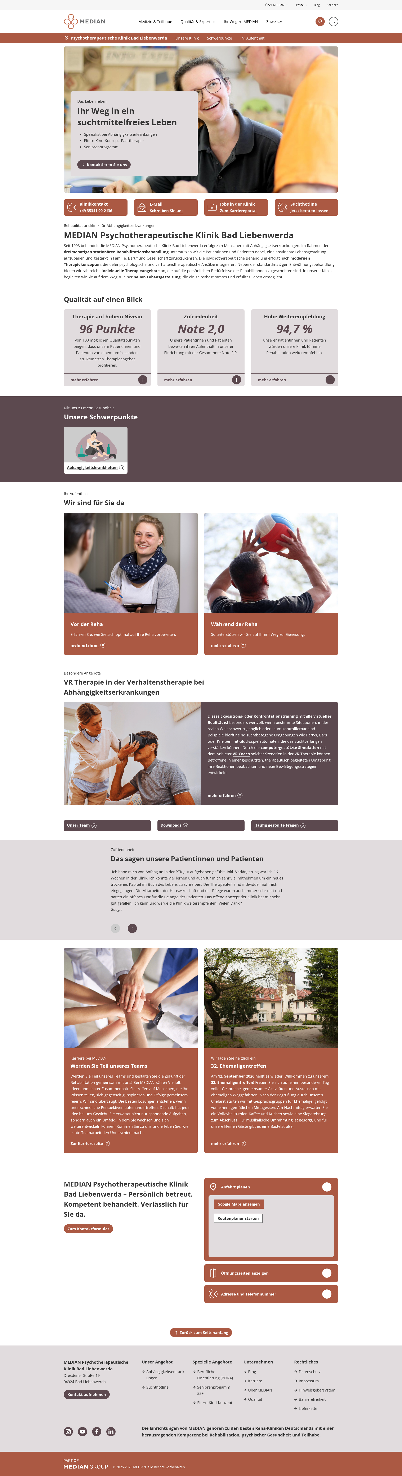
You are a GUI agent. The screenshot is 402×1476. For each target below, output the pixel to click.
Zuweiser (274, 21)
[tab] (201, 896)
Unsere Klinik (187, 38)
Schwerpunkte (219, 38)
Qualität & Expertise (197, 21)
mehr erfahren (85, 645)
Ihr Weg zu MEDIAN (241, 21)
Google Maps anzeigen (239, 1204)
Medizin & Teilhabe (155, 21)
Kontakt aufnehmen (86, 1394)
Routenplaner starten (238, 1218)
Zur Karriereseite (87, 1143)
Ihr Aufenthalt (252, 38)
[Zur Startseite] (84, 21)
